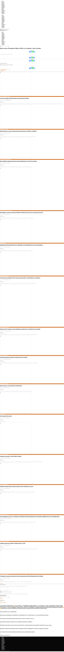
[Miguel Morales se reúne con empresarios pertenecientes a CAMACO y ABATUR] (16, 128)
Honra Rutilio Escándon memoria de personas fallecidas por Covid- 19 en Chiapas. (18, 161)
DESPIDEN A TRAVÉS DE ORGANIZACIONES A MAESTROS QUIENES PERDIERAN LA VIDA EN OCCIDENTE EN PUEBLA (24, 628)
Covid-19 (3, 2)
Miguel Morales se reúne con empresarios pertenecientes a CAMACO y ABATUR (18, 131)
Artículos (3, 3)
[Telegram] (34, 51)
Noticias (3, 4)
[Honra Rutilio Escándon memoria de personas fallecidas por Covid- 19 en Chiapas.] (16, 158)
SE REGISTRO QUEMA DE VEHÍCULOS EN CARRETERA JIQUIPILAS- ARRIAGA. (16, 621)
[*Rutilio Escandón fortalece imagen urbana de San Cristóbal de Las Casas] (16, 483)
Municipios (1, 129)
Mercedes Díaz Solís (4, 69)
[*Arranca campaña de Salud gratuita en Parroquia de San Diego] (16, 95)
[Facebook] (29, 51)
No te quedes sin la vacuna (6, 416)
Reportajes (3, 7)
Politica (7, 129)
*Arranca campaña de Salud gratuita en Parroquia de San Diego (14, 98)
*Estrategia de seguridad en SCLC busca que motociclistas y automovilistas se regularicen (20, 277)
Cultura (3, 39)
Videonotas (3, 12)
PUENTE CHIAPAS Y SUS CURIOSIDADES (8, 611)
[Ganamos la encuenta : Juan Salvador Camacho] (15, 453)
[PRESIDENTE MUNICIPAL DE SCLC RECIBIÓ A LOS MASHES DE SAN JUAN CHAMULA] (16, 242)
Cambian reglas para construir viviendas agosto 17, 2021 (12, 543)
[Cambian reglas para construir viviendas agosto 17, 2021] (16, 540)
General (3, 1)
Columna (3, 11)
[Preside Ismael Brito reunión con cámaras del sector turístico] (16, 354)
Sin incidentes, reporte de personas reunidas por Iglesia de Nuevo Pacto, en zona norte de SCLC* (21, 212)
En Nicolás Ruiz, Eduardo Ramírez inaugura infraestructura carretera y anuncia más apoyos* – (17, 618)
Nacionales (3, 6)
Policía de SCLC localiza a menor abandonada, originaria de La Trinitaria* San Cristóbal (20, 329)
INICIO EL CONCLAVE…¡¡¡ (5, 635)
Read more (1, 101)
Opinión (3, 8)
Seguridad (10, 210)
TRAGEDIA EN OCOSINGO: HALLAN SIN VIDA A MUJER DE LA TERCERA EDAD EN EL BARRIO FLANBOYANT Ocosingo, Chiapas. (26, 625)
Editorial (3, 647)
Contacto (3, 13)
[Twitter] (31, 51)
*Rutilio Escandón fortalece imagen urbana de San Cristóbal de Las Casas (16, 486)
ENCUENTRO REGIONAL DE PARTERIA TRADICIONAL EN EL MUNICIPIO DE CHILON (17, 631)
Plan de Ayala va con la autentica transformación (11, 385)
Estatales (3, 5)
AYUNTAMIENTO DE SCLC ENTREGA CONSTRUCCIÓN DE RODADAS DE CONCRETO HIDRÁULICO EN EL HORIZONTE (30, 516)
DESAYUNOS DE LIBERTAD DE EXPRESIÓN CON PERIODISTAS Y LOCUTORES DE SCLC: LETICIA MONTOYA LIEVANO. (24, 615)
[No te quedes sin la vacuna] (16, 413)
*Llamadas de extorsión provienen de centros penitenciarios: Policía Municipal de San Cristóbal (21, 576)
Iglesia (6, 96)
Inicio (2, 32)
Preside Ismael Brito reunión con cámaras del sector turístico (13, 357)
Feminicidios (3, 10)
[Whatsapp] (33, 51)
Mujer (2, 9)
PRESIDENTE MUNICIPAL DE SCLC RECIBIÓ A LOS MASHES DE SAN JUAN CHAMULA (21, 245)
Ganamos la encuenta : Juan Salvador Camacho (10, 456)
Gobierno (1, 210)
